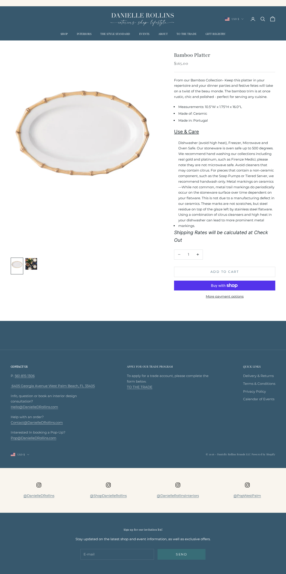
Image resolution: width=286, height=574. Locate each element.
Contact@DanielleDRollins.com (37, 422)
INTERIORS (84, 34)
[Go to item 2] (31, 264)
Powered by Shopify (263, 454)
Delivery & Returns (258, 376)
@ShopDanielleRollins (108, 496)
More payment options (225, 296)
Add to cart (224, 272)
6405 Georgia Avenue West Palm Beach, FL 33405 (53, 386)
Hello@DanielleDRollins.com (34, 407)
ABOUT (163, 34)
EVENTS (144, 34)
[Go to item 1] (17, 266)
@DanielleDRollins (38, 496)
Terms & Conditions (259, 383)
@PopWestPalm (247, 496)
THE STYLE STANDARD (115, 34)
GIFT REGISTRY (215, 34)
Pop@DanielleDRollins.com (33, 438)
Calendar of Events (258, 399)
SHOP (64, 34)
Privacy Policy (254, 391)
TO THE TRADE (187, 34)
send (181, 554)
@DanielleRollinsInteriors (178, 496)
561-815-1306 (25, 376)
